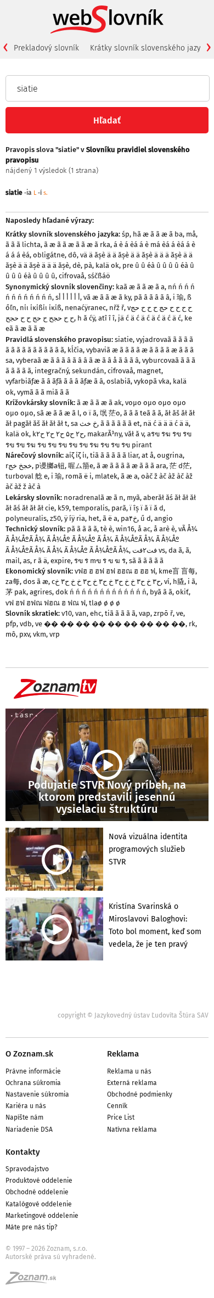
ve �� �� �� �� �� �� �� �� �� (110, 624)
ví (167, 581)
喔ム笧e (80, 466)
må (191, 234)
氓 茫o (110, 413)
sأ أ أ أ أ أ (67, 297)
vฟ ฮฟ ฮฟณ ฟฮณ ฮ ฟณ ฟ (45, 603)
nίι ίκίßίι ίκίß (40, 308)
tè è (106, 529)
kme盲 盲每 (177, 571)
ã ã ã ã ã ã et (120, 423)
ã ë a (110, 518)
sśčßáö (99, 276)
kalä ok (107, 265)
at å (148, 455)
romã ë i (78, 476)
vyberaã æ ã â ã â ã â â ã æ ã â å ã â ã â (77, 360)
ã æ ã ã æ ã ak (99, 402)
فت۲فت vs (148, 550)
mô (10, 634)
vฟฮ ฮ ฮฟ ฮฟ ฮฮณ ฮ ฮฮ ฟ (115, 571)
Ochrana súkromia (33, 1083)
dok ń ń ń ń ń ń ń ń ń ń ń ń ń (101, 592)
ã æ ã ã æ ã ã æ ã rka (77, 244)
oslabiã (118, 381)
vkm (39, 634)
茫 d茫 (180, 466)
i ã (191, 581)
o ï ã (90, 413)
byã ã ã (161, 592)
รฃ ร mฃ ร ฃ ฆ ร (100, 561)
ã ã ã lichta (23, 244)
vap (144, 613)
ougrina (170, 455)
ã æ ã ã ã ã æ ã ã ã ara (131, 466)
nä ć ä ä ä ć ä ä (166, 423)
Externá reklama (132, 1083)
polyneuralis (26, 518)
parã (118, 508)
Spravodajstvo (27, 1169)
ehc (96, 613)
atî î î (106, 318)
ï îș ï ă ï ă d (146, 508)
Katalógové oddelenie (38, 1204)
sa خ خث (84, 423)
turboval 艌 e (26, 476)
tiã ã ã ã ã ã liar (114, 455)
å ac (144, 529)
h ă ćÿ (86, 318)
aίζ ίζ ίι (76, 455)
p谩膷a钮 (50, 466)
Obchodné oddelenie (37, 1192)
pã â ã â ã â (152, 297)
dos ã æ (35, 581)
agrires (41, 592)
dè (76, 265)
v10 (66, 613)
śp (125, 234)
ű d (145, 518)
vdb (26, 624)
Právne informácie (33, 1071)
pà (88, 265)
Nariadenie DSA (29, 1129)
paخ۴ (129, 518)
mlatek (106, 476)
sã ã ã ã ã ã (146, 561)
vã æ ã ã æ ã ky (107, 297)
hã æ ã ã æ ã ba (158, 234)
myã (133, 497)
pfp (10, 624)
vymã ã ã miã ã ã (43, 392)
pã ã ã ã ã (82, 529)
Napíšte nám (24, 1117)
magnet (149, 371)
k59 (63, 508)
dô (72, 255)
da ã (175, 550)
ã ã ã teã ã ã (142, 413)
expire (60, 561)
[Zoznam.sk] (34, 1281)
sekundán (88, 371)
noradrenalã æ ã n (93, 497)
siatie (124, 339)
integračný (52, 371)
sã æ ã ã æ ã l (58, 413)
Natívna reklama (132, 1129)
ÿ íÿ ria (74, 518)
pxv (24, 634)
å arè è (164, 529)
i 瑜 (178, 297)
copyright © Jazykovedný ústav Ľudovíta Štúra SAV (133, 1015)
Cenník (117, 1106)
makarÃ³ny (104, 434)
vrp (54, 634)
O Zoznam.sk (29, 1054)
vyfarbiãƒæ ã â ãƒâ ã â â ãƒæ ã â (54, 381)
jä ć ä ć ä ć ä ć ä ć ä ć (149, 318)
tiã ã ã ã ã (120, 613)
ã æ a (129, 476)
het (93, 518)
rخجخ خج (18, 466)
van (81, 613)
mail (12, 561)
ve (179, 613)
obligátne (49, 255)
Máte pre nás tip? (31, 1227)
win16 (125, 529)
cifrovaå (72, 276)
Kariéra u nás (25, 1106)
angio (163, 518)
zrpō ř (163, 613)
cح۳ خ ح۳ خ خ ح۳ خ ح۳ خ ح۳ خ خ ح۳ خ (106, 581)
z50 (55, 518)
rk (192, 624)
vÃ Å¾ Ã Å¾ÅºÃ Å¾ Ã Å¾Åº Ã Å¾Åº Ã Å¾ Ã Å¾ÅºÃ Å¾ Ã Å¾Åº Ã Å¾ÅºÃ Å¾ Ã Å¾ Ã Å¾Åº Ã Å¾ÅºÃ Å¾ (101, 539)
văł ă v (134, 434)
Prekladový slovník (46, 48)
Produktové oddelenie (38, 1180)
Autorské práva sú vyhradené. (50, 1257)
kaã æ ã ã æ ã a (140, 287)
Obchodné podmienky (139, 1094)
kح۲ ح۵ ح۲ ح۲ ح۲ (58, 434)
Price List (120, 1117)
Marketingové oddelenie (41, 1216)
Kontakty (22, 1152)
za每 (12, 581)
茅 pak (15, 592)
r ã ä (40, 561)
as (26, 561)
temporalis (90, 508)
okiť (182, 592)
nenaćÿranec (85, 308)
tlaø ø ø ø (104, 603)
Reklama (123, 1054)
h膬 (178, 581)
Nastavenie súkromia (37, 1094)
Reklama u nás (129, 1071)
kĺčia (75, 350)
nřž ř (116, 308)
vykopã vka (152, 381)
